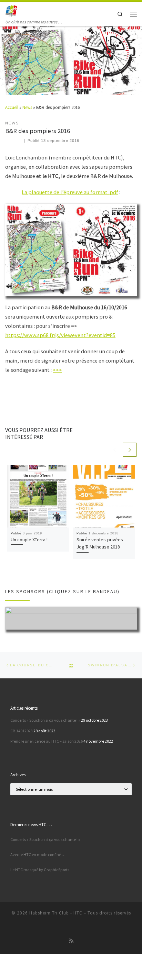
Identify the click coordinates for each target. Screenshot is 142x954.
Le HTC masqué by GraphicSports (39, 869)
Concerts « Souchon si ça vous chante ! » (45, 720)
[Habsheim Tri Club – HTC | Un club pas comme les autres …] (11, 10)
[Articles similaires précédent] (115, 450)
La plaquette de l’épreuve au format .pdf (70, 192)
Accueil (11, 107)
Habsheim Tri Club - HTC (55, 913)
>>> (57, 369)
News (27, 107)
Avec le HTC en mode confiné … (37, 854)
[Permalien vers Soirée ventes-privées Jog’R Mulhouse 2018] (104, 496)
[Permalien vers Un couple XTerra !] (38, 496)
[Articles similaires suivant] (130, 450)
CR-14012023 (21, 730)
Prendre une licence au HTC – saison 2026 (46, 741)
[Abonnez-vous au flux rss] (71, 941)
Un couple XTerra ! (29, 539)
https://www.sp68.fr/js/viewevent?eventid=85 (60, 335)
